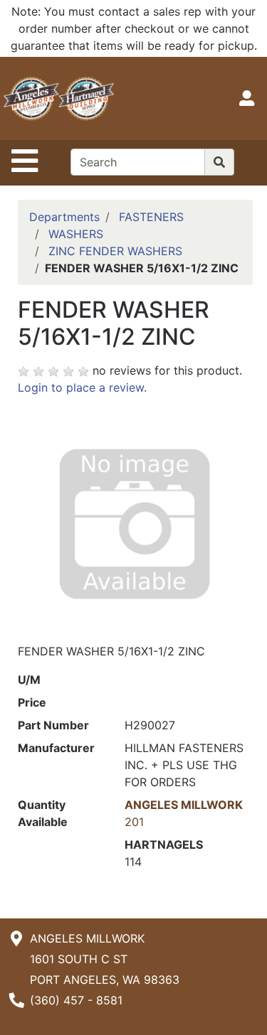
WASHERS (75, 234)
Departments (64, 217)
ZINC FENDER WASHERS (115, 251)
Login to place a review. (82, 387)
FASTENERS (151, 217)
